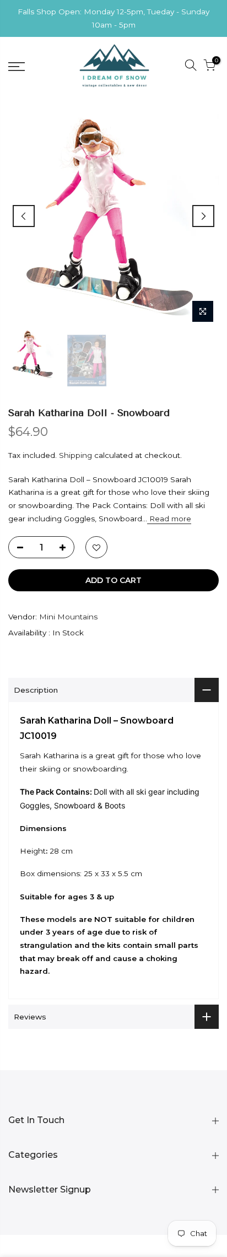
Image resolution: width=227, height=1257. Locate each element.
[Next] (203, 216)
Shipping (75, 455)
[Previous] (24, 216)
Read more (169, 518)
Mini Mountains (68, 616)
